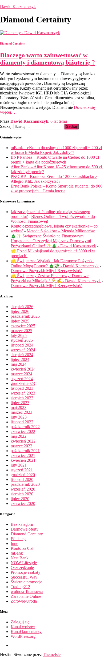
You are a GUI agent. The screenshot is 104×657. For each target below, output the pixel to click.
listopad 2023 (22, 388)
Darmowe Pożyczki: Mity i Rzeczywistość (46, 270)
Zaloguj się (20, 622)
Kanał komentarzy (26, 631)
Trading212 (20, 586)
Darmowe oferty (24, 529)
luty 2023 (19, 417)
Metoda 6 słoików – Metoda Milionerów (61, 231)
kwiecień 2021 (23, 460)
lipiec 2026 (20, 311)
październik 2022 (25, 426)
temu (58, 121)
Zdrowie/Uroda (24, 601)
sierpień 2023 (22, 398)
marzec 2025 (21, 330)
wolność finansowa (27, 591)
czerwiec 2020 (23, 503)
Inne (14, 543)
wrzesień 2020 (23, 489)
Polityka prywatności (15, 647)
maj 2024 (18, 364)
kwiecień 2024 (23, 369)
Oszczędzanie (22, 567)
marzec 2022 (21, 446)
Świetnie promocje (26, 582)
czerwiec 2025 (23, 326)
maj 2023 (18, 407)
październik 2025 (25, 316)
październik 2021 (25, 450)
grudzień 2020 (23, 474)
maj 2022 (18, 436)
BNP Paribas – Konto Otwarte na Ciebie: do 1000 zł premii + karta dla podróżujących (55, 159)
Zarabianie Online (26, 596)
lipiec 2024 (20, 359)
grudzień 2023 (23, 383)
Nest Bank (20, 558)
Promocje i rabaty (25, 572)
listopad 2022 (22, 422)
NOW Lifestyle (24, 562)
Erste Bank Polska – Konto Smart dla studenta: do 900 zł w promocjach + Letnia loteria (56, 188)
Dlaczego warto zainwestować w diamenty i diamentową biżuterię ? (47, 59)
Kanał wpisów (23, 626)
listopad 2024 (22, 345)
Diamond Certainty (12, 43)
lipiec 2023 (20, 402)
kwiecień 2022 (23, 441)
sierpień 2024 (22, 354)
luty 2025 (19, 335)
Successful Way (24, 577)
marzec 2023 (21, 412)
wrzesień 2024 (23, 350)
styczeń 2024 (22, 378)
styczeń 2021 (22, 470)
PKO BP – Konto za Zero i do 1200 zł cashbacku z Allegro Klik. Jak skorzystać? (54, 179)
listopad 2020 (22, 479)
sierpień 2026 (22, 306)
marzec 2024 (21, 374)
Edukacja (18, 538)
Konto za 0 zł (22, 548)
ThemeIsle (52, 654)
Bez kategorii (22, 524)
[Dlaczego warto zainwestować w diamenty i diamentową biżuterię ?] (30, 32)
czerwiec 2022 (23, 431)
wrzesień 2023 (23, 393)
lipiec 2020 (20, 498)
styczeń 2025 (22, 340)
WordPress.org (23, 636)
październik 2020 (25, 484)
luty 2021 (19, 465)
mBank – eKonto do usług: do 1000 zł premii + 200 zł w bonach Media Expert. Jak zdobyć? (56, 150)
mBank (17, 553)
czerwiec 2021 (23, 455)
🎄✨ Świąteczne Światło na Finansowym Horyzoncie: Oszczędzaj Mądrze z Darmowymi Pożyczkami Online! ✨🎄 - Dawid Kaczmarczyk (53, 241)
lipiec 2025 (20, 321)
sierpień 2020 (22, 494)
